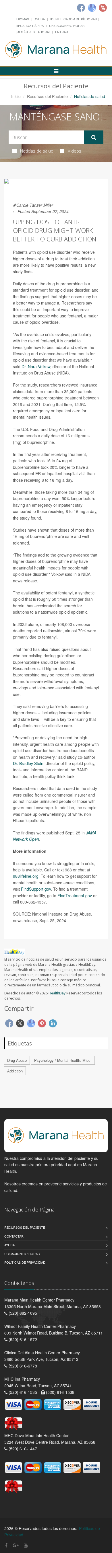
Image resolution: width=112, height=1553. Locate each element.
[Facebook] (81, 8)
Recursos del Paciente (47, 96)
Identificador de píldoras (73, 19)
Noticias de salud (36, 151)
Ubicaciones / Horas (66, 25)
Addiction (15, 1071)
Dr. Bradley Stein (28, 763)
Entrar (61, 32)
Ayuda (39, 19)
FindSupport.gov (36, 889)
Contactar (14, 1236)
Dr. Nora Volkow (36, 366)
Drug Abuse (17, 1060)
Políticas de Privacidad (24, 1262)
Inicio (16, 96)
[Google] (92, 8)
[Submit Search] (93, 137)
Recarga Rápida (30, 25)
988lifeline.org (25, 876)
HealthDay (57, 993)
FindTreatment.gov (74, 895)
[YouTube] (26, 1545)
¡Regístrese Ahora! (33, 32)
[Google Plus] (16, 1545)
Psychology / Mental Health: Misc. (63, 1060)
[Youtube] (103, 8)
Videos (74, 151)
